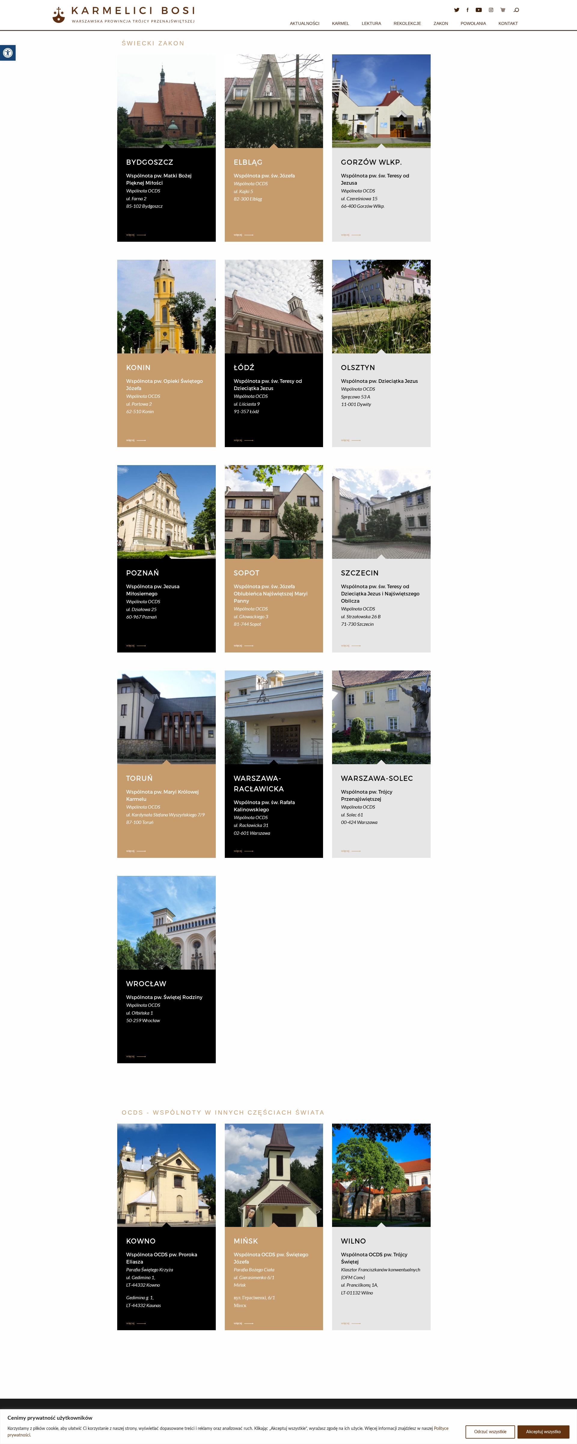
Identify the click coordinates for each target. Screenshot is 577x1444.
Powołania (473, 23)
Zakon (441, 23)
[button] (8, 53)
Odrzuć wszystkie (490, 1432)
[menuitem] (305, 22)
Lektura (371, 23)
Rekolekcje (407, 23)
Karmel (340, 23)
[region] (288, 1426)
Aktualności (304, 23)
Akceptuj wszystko (543, 1432)
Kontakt (508, 23)
